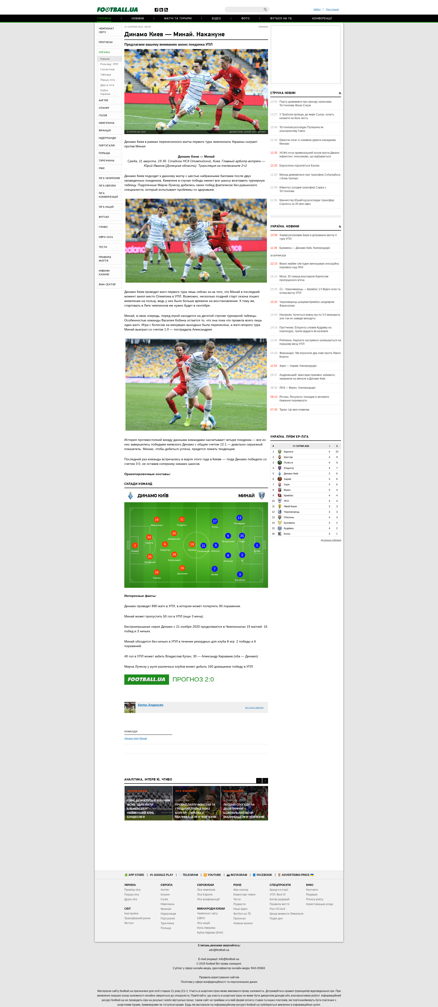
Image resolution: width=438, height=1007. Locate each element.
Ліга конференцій (208, 899)
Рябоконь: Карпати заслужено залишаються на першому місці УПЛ (310, 342)
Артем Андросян (150, 705)
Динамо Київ (153, 496)
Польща (166, 928)
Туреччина (167, 923)
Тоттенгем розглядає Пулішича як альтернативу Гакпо (301, 129)
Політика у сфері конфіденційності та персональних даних (219, 982)
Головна (104, 18)
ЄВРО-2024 (106, 237)
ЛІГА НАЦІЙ (106, 207)
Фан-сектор (240, 889)
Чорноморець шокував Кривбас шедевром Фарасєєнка (306, 303)
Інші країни (131, 913)
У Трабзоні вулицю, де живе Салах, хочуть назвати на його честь (306, 116)
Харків (287, 479)
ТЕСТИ (103, 247)
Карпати (288, 451)
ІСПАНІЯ (104, 108)
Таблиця (105, 74)
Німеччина (167, 904)
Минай (246, 496)
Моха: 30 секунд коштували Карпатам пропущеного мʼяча (303, 278)
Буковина (289, 522)
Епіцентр (289, 468)
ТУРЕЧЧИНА (106, 160)
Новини (138, 18)
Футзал (129, 923)
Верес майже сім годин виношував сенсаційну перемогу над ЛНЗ (309, 265)
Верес (287, 490)
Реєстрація (332, 9)
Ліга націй (203, 923)
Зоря (286, 484)
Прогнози (239, 918)
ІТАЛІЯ (103, 115)
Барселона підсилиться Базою (299, 165)
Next (265, 781)
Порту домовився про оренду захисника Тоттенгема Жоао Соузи (305, 103)
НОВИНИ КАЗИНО (104, 273)
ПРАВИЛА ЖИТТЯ (105, 259)
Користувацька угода (319, 904)
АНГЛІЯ (103, 100)
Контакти (312, 889)
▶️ (212, 875)
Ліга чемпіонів (206, 889)
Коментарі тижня (244, 894)
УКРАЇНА (104, 52)
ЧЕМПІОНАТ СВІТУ (106, 30)
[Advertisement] (305, 54)
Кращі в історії (279, 889)
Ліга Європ (204, 894)
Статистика (107, 69)
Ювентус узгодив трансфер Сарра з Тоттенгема (302, 189)
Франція (166, 909)
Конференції (322, 18)
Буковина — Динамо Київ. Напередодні (304, 248)
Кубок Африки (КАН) (210, 932)
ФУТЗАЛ (104, 217)
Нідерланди (168, 913)
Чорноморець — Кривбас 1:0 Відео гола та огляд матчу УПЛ (309, 291)
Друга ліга (107, 85)
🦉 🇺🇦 (296, 875)
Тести (237, 899)
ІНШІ (102, 168)
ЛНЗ (286, 501)
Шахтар (288, 457)
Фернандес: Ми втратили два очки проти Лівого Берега (310, 354)
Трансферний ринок (137, 918)
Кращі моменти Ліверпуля (286, 913)
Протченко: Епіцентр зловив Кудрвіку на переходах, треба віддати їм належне (305, 329)
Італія (164, 899)
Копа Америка (206, 927)
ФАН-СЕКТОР (107, 284)
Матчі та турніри (178, 18)
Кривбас (288, 495)
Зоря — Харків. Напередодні (298, 365)
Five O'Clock (277, 909)
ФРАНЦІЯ (105, 130)
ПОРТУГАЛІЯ (107, 145)
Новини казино (243, 923)
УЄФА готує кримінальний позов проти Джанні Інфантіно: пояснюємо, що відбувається (309, 154)
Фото (245, 18)
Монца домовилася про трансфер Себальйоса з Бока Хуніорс (309, 176)
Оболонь (289, 517)
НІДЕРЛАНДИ (107, 138)
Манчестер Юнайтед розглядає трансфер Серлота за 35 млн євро (306, 202)
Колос (287, 533)
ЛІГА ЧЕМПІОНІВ (109, 178)
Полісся (288, 462)
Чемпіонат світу (207, 913)
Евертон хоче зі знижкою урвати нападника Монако (307, 141)
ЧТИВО (103, 227)
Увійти (317, 9)
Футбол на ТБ (281, 18)
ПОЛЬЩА (104, 153)
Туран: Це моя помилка (294, 409)
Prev (259, 781)
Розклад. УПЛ (109, 64)
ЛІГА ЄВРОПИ (107, 186)
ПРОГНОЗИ (106, 42)
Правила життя (279, 904)
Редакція (312, 894)
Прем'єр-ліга (132, 889)
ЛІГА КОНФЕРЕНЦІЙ (108, 195)
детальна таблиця (331, 540)
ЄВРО (201, 918)
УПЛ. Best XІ (277, 894)
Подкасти (239, 904)
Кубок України (105, 92)
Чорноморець (292, 511)
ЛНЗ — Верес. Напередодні (297, 387)
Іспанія (165, 894)
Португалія (168, 918)
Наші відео (240, 909)
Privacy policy (314, 899)
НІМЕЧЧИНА (106, 123)
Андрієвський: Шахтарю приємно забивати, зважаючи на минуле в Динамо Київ (307, 376)
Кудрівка (289, 528)
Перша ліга (107, 80)
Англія (165, 889)
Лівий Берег (290, 506)
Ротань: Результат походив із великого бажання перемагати (304, 398)
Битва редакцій (279, 899)
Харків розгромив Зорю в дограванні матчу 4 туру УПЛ (308, 237)
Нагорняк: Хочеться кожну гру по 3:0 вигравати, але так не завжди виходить (310, 316)
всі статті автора (254, 707)
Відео (216, 18)
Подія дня (276, 918)
